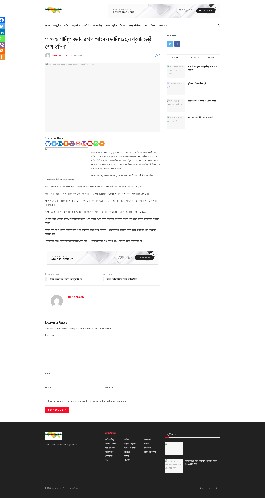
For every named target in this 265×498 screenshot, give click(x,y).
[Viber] (72, 143)
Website (109, 387)
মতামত (126, 456)
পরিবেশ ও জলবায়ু (130, 447)
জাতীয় (66, 25)
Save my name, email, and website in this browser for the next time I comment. (87, 401)
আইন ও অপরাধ (110, 443)
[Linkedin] (60, 143)
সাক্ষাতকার (147, 447)
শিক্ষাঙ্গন (153, 25)
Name (49, 373)
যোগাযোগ (217, 488)
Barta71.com (60, 55)
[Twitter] (54, 143)
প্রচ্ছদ (47, 25)
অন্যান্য (162, 25)
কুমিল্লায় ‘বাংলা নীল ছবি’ (197, 83)
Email (49, 387)
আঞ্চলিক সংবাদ (110, 447)
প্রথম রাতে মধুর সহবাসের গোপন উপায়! (202, 100)
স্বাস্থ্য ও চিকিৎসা (135, 25)
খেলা (145, 25)
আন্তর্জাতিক (76, 25)
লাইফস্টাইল (148, 439)
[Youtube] (90, 143)
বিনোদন (122, 25)
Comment (50, 335)
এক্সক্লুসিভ (57, 25)
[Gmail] (78, 143)
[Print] (66, 143)
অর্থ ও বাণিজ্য (97, 25)
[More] (102, 143)
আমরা (209, 488)
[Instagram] (84, 143)
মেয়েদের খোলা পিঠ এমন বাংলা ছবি (200, 117)
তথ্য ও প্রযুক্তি (111, 25)
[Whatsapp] (96, 143)
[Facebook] (48, 143)
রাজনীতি (86, 25)
